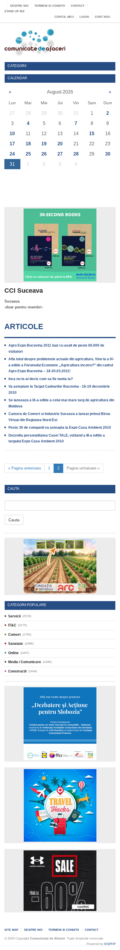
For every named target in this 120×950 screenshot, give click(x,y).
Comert (14, 635)
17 (12, 143)
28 (76, 153)
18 (28, 143)
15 (91, 133)
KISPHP (110, 944)
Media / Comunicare (24, 662)
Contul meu (64, 16)
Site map (11, 929)
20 (60, 143)
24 (12, 153)
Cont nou (102, 16)
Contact (77, 5)
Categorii (17, 66)
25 (28, 153)
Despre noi (19, 5)
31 (12, 164)
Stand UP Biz (14, 11)
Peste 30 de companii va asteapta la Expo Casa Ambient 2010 (59, 427)
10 (12, 133)
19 (44, 143)
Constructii (17, 671)
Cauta (14, 520)
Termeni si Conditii (49, 5)
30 (107, 153)
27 (60, 153)
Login (84, 16)
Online (13, 653)
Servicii (14, 616)
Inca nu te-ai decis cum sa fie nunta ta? (40, 379)
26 (44, 153)
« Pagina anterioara (24, 468)
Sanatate (15, 644)
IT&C (12, 625)
